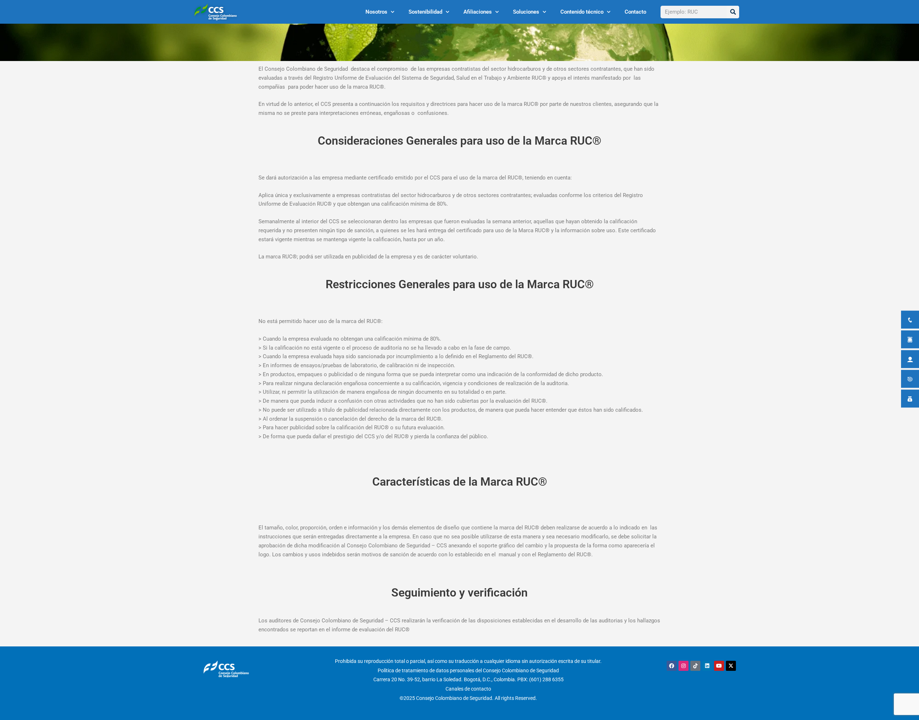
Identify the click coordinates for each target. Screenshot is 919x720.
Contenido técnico (581, 12)
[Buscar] (733, 12)
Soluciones (526, 12)
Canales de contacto (468, 689)
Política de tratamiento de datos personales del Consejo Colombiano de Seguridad (468, 670)
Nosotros (376, 12)
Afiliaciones (477, 12)
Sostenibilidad (425, 12)
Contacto (635, 12)
